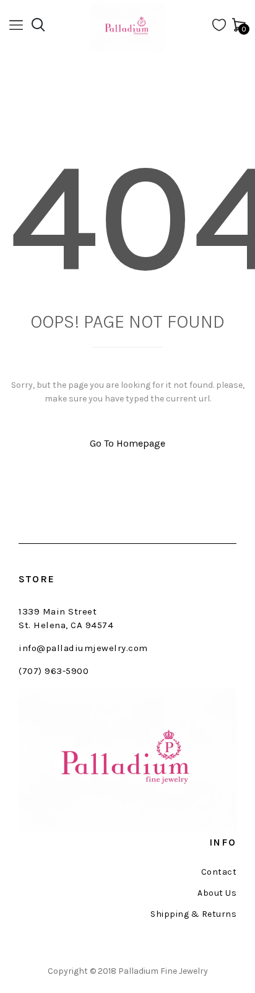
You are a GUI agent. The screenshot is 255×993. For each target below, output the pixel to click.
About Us (216, 893)
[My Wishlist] (219, 27)
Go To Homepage (127, 443)
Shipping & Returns (193, 914)
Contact (218, 872)
